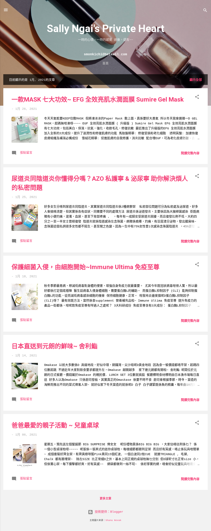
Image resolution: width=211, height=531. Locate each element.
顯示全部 (196, 80)
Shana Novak (113, 520)
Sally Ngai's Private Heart (105, 29)
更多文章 (105, 498)
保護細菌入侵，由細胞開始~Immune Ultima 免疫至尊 (85, 267)
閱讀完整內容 (190, 153)
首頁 (105, 63)
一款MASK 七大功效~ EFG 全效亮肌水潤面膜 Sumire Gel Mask (98, 99)
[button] (197, 97)
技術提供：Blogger (108, 512)
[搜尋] (205, 11)
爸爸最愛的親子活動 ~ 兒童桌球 (55, 425)
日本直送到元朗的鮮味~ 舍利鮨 (54, 346)
